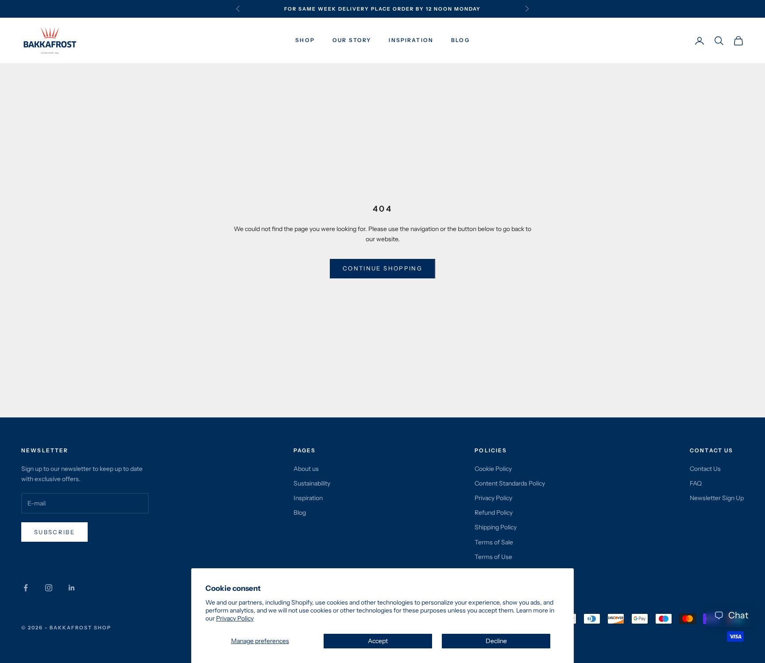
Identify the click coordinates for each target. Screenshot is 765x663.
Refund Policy (494, 513)
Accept (378, 641)
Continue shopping (382, 268)
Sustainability (312, 483)
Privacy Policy (235, 618)
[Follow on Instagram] (48, 587)
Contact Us (705, 469)
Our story (351, 40)
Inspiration (411, 40)
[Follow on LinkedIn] (71, 587)
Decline (496, 641)
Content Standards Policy (510, 483)
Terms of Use (493, 557)
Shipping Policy (496, 527)
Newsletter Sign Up (717, 498)
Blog (460, 40)
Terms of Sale (494, 542)
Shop (305, 40)
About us (306, 469)
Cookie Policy (493, 469)
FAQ (696, 483)
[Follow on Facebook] (25, 587)
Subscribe (54, 532)
